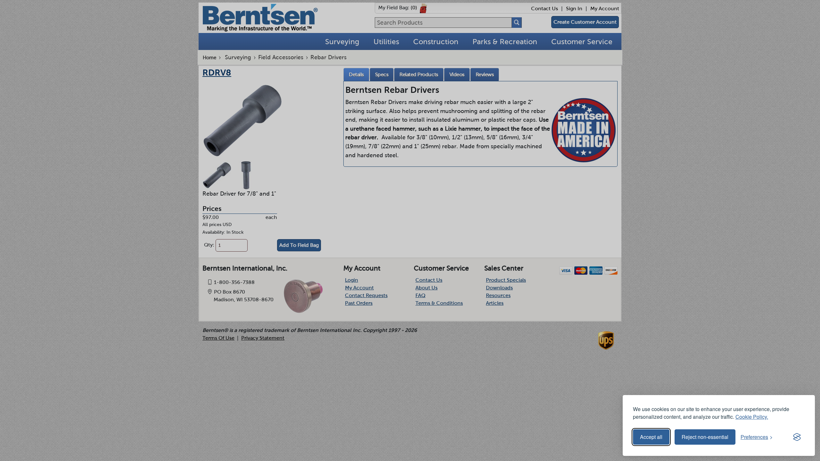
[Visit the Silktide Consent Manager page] (797, 437)
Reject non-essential (705, 437)
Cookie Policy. (751, 416)
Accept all (651, 437)
